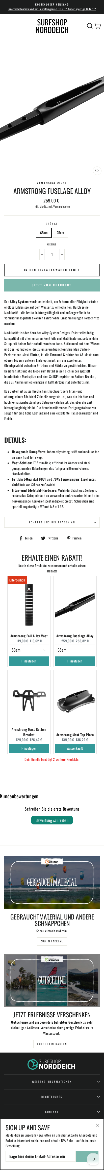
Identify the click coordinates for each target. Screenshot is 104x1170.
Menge (52, 244)
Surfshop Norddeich (52, 25)
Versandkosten (61, 206)
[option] (52, 7)
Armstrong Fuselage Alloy (74, 635)
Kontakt (52, 1112)
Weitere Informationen (52, 1081)
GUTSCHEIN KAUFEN (52, 1044)
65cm (43, 232)
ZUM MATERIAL (52, 941)
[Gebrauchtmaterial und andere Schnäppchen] (52, 882)
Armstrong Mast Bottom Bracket (29, 732)
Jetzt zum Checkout (51, 285)
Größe (52, 224)
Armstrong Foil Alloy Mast (29, 635)
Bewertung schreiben (52, 820)
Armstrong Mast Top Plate (75, 734)
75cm (60, 232)
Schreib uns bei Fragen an (52, 522)
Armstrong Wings (52, 183)
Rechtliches (52, 1097)
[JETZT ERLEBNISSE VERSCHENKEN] (52, 980)
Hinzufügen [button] (28, 660)
